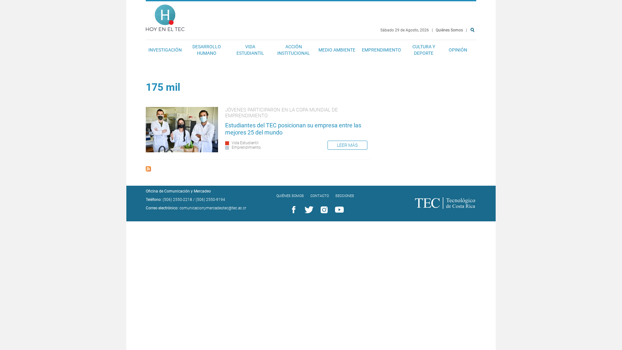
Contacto (319, 196)
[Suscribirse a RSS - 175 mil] (148, 170)
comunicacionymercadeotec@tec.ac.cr (212, 208)
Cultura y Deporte (423, 50)
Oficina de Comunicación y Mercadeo (178, 191)
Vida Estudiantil (250, 50)
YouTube (338, 210)
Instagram (323, 210)
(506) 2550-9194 (210, 199)
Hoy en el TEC (165, 16)
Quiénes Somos (449, 30)
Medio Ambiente (336, 49)
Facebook (292, 210)
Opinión (458, 49)
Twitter (308, 210)
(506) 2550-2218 (177, 199)
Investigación (165, 49)
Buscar (473, 51)
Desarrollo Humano (206, 50)
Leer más (347, 145)
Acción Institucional (293, 50)
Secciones (344, 196)
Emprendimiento (381, 49)
